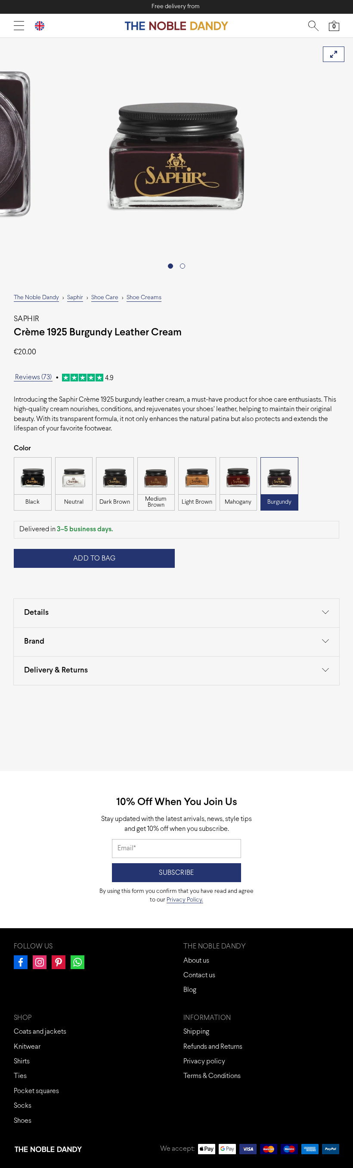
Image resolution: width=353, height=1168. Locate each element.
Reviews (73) (33, 377)
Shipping (196, 1032)
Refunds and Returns (212, 1047)
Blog (189, 990)
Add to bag (94, 558)
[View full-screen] (333, 54)
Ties (20, 1076)
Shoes (22, 1121)
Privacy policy (204, 1061)
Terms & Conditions (212, 1076)
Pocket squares (36, 1091)
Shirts (22, 1061)
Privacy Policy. (185, 900)
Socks (22, 1106)
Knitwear (27, 1047)
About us (196, 960)
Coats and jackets (40, 1032)
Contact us (199, 975)
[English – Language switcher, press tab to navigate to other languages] (43, 25)
